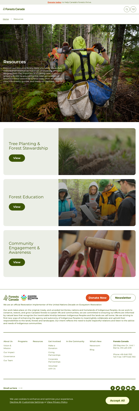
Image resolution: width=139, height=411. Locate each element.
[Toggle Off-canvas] (133, 9)
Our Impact (9, 352)
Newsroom (95, 345)
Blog (92, 349)
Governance (9, 356)
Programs (22, 341)
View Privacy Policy (57, 402)
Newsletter (123, 297)
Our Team (8, 360)
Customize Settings (33, 402)
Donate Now (98, 297)
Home (6, 19)
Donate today (54, 2)
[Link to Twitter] (118, 388)
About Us (8, 341)
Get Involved (54, 341)
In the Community (75, 341)
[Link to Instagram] (123, 388)
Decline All (15, 402)
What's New (96, 341)
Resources (38, 341)
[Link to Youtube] (128, 388)
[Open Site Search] (127, 9)
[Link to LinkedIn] (133, 388)
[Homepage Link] (14, 9)
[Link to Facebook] (112, 388)
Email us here (10, 388)
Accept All (117, 400)
